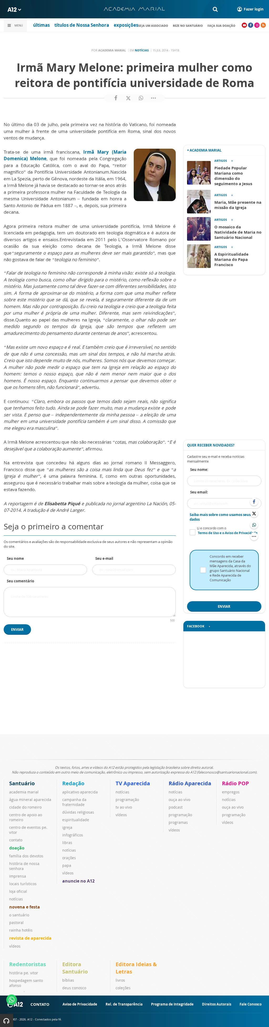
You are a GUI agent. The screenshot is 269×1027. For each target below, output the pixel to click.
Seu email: (199, 492)
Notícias (142, 50)
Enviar (17, 629)
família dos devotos (26, 855)
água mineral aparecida (30, 799)
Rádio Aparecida (190, 783)
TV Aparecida (133, 783)
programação (127, 799)
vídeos (14, 946)
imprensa (17, 876)
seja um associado (153, 26)
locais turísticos (23, 883)
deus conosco (74, 987)
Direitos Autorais (216, 1004)
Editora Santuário (75, 968)
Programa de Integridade (172, 1004)
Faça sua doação (221, 26)
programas (178, 822)
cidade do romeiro (25, 807)
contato (15, 839)
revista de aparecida (30, 938)
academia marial (24, 791)
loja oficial (18, 891)
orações (69, 857)
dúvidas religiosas (78, 812)
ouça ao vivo (179, 799)
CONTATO (39, 1004)
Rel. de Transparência (124, 1004)
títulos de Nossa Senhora (81, 25)
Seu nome (15, 558)
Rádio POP (235, 783)
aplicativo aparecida (80, 791)
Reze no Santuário (188, 26)
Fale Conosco (251, 1004)
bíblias (68, 980)
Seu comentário (20, 581)
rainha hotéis (21, 930)
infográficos (72, 834)
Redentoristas (27, 964)
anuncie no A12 (78, 881)
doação (16, 848)
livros (120, 980)
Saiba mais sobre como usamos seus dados (220, 517)
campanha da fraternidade (74, 802)
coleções (123, 987)
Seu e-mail (104, 558)
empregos (231, 791)
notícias (16, 898)
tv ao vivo (124, 807)
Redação (73, 783)
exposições (126, 25)
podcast (176, 807)
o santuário (19, 914)
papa (66, 865)
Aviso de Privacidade (80, 1004)
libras (67, 842)
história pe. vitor (23, 972)
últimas (41, 25)
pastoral (16, 922)
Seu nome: (199, 469)
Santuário (22, 783)
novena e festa (24, 907)
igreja (67, 827)
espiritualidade (75, 819)
